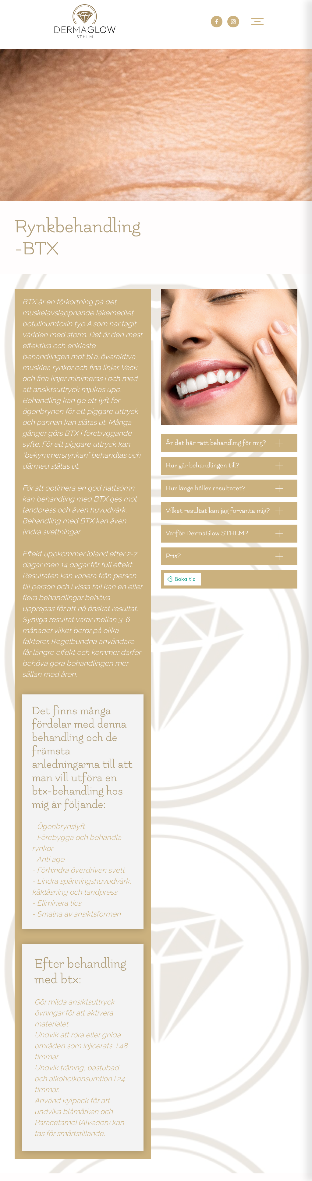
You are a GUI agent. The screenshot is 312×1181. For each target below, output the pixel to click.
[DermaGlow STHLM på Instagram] (233, 21)
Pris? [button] (173, 556)
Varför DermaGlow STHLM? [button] (207, 533)
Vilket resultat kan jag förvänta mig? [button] (218, 511)
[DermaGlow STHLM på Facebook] (216, 21)
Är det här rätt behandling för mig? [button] (216, 443)
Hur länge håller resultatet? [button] (205, 488)
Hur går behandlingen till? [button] (202, 465)
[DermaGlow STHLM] (84, 21)
